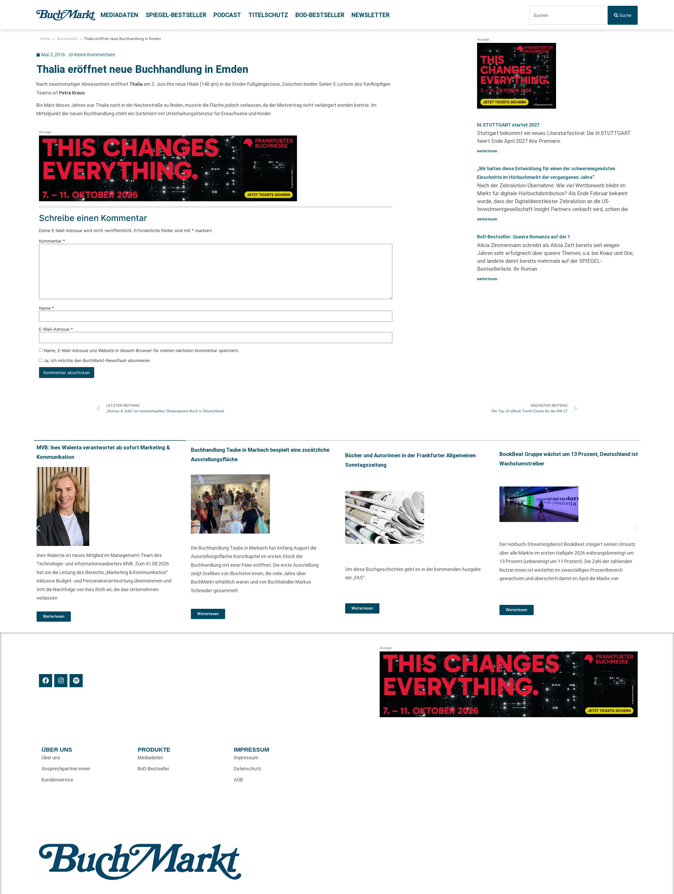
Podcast (227, 15)
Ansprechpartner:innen (66, 768)
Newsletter (370, 15)
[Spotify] (76, 680)
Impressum (246, 757)
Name (46, 308)
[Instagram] (60, 680)
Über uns (51, 757)
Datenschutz (247, 768)
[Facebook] (45, 680)
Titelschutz (268, 15)
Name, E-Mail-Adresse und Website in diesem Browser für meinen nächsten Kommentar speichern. (141, 350)
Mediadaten (119, 15)
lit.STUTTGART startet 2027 (508, 125)
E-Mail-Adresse (56, 329)
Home (45, 38)
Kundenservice (57, 779)
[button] (38, 528)
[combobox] (568, 15)
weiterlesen (487, 151)
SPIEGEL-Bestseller (176, 15)
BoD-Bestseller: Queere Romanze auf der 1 (523, 236)
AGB (238, 779)
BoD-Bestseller (319, 15)
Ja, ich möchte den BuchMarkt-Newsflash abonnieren (96, 360)
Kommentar (52, 241)
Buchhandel (67, 38)
